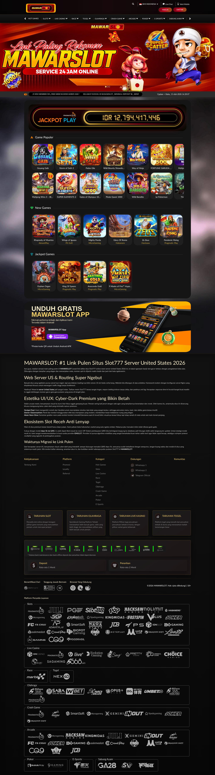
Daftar (180, 10)
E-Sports (158, 19)
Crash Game (117, 19)
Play (69, 120)
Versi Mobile (184, 4)
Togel (86, 19)
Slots (46, 19)
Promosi (66, 465)
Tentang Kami (30, 465)
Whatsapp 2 (141, 470)
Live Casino (60, 19)
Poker (145, 19)
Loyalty (66, 469)
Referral (66, 474)
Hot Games (33, 18)
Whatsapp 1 (141, 465)
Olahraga (100, 19)
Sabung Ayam (175, 19)
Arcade (132, 19)
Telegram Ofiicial (142, 476)
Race (74, 19)
